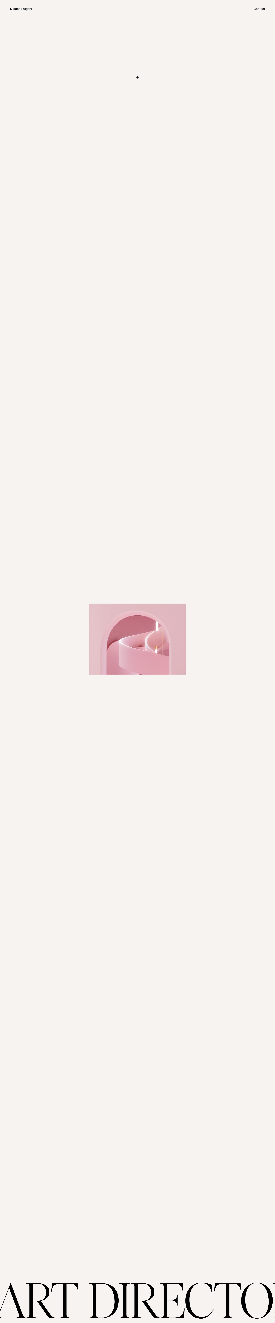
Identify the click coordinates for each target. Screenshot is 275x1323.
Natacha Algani (21, 9)
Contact (259, 9)
